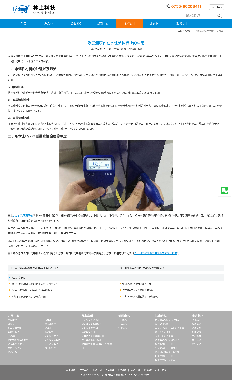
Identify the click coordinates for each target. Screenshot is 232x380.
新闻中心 (102, 23)
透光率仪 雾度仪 (16, 344)
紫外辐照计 (50, 332)
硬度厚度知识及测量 (165, 344)
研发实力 (196, 332)
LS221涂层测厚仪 (23, 215)
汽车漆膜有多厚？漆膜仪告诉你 (137, 290)
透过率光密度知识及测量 (167, 340)
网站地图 (135, 370)
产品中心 (50, 23)
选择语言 (216, 7)
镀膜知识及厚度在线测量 (167, 351)
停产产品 (12, 351)
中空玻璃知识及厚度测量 (167, 347)
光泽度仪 (12, 320)
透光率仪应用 (88, 332)
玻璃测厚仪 (13, 332)
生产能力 (196, 336)
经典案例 (76, 23)
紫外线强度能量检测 (91, 324)
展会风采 (196, 340)
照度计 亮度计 (15, 347)
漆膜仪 (11, 324)
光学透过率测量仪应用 (93, 336)
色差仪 (48, 320)
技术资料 (129, 23)
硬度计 (48, 328)
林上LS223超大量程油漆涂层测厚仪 (140, 296)
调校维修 (121, 370)
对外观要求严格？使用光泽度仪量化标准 (145, 268)
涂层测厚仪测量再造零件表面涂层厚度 (155, 253)
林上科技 (70, 370)
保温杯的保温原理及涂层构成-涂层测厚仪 (32, 290)
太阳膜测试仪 (51, 336)
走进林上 (155, 23)
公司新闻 (122, 320)
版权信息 (97, 370)
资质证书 (196, 328)
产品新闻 (122, 324)
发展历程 (196, 324)
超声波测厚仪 (14, 328)
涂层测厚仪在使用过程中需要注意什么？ (39, 268)
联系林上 (182, 23)
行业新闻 (122, 328)
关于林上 (196, 320)
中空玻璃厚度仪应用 (91, 340)
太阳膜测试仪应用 (90, 328)
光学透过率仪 (51, 344)
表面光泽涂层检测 (90, 320)
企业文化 (196, 344)
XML (157, 370)
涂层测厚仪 (50, 324)
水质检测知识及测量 (165, 355)
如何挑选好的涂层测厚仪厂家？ (137, 284)
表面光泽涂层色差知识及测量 (169, 328)
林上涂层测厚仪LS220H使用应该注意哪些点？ (35, 284)
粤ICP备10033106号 (138, 374)
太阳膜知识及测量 (164, 336)
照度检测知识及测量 (165, 359)
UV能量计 (13, 336)
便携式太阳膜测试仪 (18, 340)
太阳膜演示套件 (52, 340)
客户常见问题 (161, 324)
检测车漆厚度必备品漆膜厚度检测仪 (29, 296)
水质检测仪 (50, 347)
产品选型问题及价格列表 (167, 320)
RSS (163, 370)
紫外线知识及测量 (164, 332)
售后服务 (109, 370)
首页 (23, 23)
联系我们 (148, 370)
